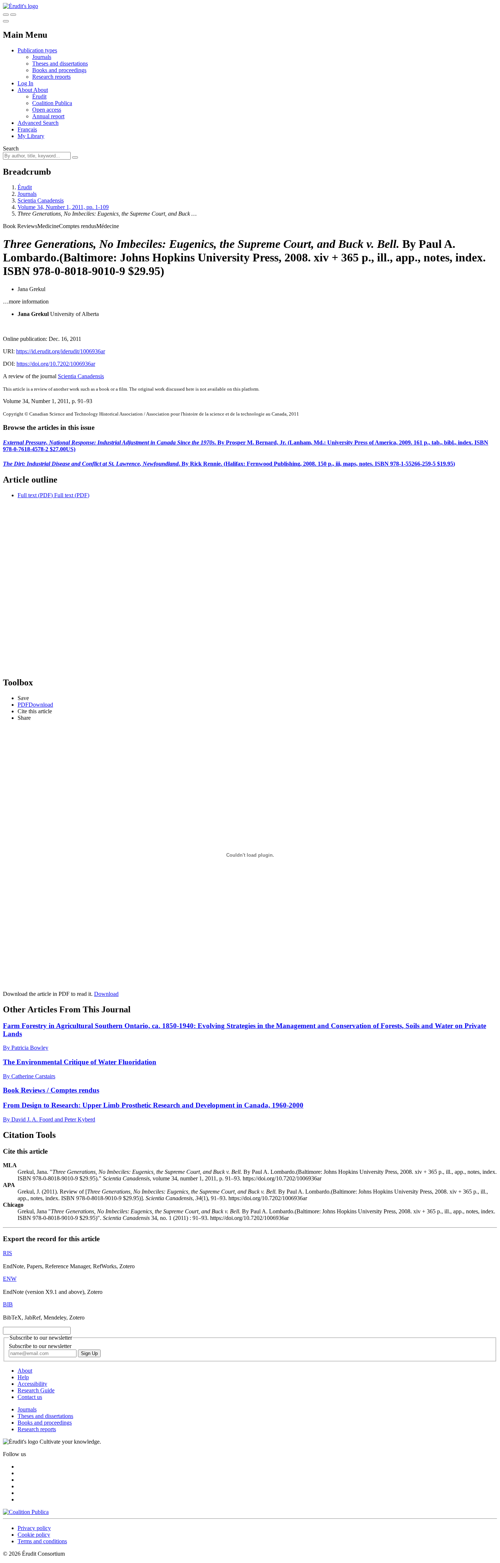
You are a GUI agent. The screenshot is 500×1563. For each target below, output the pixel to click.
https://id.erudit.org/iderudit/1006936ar (60, 351)
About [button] (25, 90)
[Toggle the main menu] (6, 21)
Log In (25, 83)
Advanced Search (38, 123)
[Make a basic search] (6, 15)
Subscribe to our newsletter (40, 1346)
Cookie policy (34, 1535)
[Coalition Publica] (26, 1512)
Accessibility (32, 1384)
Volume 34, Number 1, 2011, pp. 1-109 (63, 207)
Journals (41, 57)
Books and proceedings (59, 70)
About (40, 90)
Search (11, 148)
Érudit (39, 96)
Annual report (48, 116)
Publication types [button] (37, 50)
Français (27, 129)
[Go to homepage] (20, 6)
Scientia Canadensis (41, 200)
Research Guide (36, 1390)
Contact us (30, 1397)
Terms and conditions (42, 1541)
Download (106, 994)
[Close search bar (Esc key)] (13, 15)
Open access (46, 110)
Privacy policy (34, 1528)
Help (23, 1377)
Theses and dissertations (60, 63)
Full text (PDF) (35, 495)
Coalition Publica (52, 103)
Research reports (51, 77)
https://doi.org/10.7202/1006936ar (55, 364)
